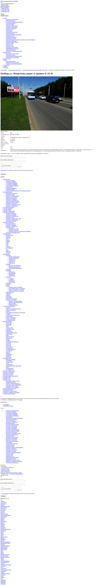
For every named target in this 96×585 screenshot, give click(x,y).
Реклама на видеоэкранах (12, 19)
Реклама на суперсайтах (12, 422)
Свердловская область (11, 419)
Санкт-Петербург (5, 562)
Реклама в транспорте (11, 28)
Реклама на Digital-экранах (12, 424)
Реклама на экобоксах (11, 41)
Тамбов (2, 572)
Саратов (2, 563)
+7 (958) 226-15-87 (5, 11)
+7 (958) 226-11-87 (5, 9)
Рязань (2, 558)
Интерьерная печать (11, 49)
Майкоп (2, 538)
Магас (2, 535)
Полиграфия (9, 30)
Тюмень (2, 577)
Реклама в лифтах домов (12, 42)
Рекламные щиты (10, 423)
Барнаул (2, 505)
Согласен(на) (4, 170)
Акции (5, 60)
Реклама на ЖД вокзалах (12, 47)
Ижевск (2, 519)
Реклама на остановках (11, 432)
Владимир (3, 509)
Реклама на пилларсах (11, 427)
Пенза (2, 552)
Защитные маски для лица (12, 57)
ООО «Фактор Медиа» (17, 473)
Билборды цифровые (11, 411)
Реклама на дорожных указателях (14, 51)
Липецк (2, 534)
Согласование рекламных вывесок (14, 22)
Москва (2, 540)
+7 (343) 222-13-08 (5, 10)
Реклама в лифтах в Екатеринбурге (14, 447)
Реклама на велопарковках (12, 429)
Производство (6, 52)
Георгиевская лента (11, 61)
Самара (2, 559)
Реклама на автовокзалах (12, 437)
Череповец (3, 582)
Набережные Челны (5, 543)
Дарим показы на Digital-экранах (14, 63)
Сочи (2, 567)
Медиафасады (9, 417)
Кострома (3, 526)
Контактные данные (8, 405)
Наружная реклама (10, 20)
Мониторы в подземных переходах (14, 418)
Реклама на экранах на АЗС (12, 62)
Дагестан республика (6, 515)
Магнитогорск (4, 536)
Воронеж (3, 512)
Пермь (2, 553)
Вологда (2, 511)
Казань (2, 522)
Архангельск (4, 502)
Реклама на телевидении (12, 441)
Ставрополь (3, 568)
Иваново (3, 517)
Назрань (2, 544)
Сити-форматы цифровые (12, 415)
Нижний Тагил (4, 547)
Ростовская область (5, 557)
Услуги (2, 14)
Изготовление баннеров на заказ (14, 56)
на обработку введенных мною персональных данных (18, 493)
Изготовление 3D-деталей (12, 53)
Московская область (5, 542)
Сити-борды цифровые (11, 414)
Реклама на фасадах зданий (12, 431)
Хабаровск (3, 580)
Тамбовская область (5, 573)
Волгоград (3, 510)
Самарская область (5, 561)
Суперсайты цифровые (11, 413)
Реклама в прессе (10, 36)
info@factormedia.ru (5, 6)
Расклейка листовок (11, 38)
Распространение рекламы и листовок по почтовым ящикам (20, 39)
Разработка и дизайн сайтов (13, 460)
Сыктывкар (3, 571)
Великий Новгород (5, 506)
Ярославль (3, 583)
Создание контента (10, 23)
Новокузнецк (4, 548)
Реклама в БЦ (9, 44)
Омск (2, 550)
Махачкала (3, 539)
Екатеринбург (4, 516)
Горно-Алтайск (4, 514)
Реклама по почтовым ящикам (13, 452)
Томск (2, 576)
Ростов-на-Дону (4, 555)
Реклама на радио (10, 33)
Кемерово (3, 524)
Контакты (5, 67)
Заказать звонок (4, 5)
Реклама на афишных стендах (13, 433)
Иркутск (3, 520)
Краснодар (3, 528)
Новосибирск (4, 549)
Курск (2, 533)
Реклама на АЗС (10, 46)
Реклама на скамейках (11, 428)
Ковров (2, 525)
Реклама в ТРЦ (9, 43)
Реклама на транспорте (11, 27)
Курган (2, 531)
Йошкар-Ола (4, 521)
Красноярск (3, 530)
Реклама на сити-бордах (12, 434)
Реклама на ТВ (9, 29)
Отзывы (5, 66)
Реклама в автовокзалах (12, 25)
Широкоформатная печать (12, 48)
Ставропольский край (6, 569)
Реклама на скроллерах (11, 425)
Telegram (20, 399)
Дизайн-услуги (7, 58)
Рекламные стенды (10, 55)
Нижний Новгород (5, 545)
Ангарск (3, 501)
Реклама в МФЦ (10, 24)
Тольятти (3, 574)
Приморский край (5, 554)
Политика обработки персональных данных (11, 472)
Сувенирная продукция (11, 32)
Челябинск (3, 581)
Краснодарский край (6, 529)
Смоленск (3, 566)
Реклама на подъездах (11, 37)
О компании (6, 65)
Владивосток (4, 507)
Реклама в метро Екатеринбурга (14, 34)
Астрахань (3, 503)
